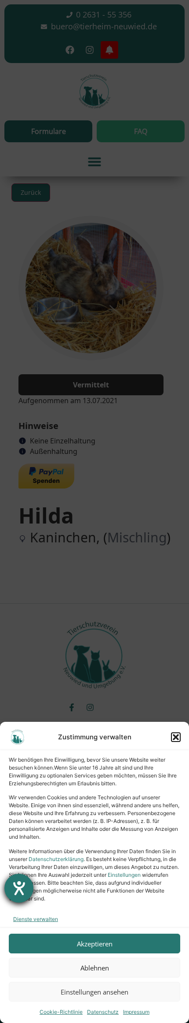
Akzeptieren (95, 943)
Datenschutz (103, 1012)
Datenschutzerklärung (56, 859)
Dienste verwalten (35, 919)
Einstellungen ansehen (94, 992)
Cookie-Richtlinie (61, 1012)
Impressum (136, 1012)
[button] (175, 737)
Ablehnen (94, 967)
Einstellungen (124, 875)
